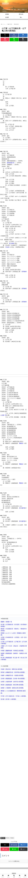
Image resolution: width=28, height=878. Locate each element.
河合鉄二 (7, 247)
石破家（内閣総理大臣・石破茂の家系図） (12, 675)
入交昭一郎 (3, 415)
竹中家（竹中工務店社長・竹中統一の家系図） (14, 696)
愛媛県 (3, 838)
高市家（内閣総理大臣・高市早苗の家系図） (13, 672)
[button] (23, 39)
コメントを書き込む (14, 861)
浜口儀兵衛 (22, 508)
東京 (8, 838)
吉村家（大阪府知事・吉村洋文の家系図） (12, 681)
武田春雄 (24, 271)
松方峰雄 (11, 243)
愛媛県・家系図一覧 (6, 621)
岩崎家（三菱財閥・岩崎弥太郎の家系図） (12, 688)
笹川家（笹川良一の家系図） (9, 699)
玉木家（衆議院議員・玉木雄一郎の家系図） (13, 678)
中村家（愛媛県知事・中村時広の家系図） (12, 650)
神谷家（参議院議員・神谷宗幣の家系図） (12, 684)
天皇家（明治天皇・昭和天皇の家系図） (12, 669)
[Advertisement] (14, 60)
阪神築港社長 (10, 162)
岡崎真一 (21, 443)
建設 (13, 838)
